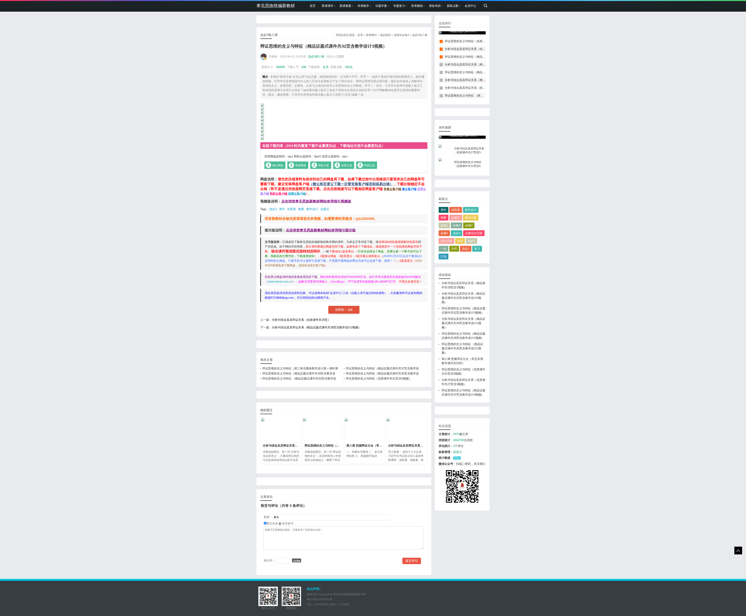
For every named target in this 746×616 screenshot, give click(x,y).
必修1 (444, 225)
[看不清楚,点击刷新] (296, 560)
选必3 (273, 209)
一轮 (443, 248)
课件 (282, 209)
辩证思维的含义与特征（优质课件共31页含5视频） (379, 378)
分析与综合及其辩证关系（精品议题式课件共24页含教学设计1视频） (463, 323)
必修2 (444, 233)
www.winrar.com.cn (280, 281)
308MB (280, 67)
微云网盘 (277, 165)
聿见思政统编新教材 (275, 5)
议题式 (324, 209)
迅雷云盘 (346, 165)
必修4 (468, 225)
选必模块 (385, 35)
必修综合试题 (474, 233)
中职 (454, 248)
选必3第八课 (419, 35)
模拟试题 (471, 217)
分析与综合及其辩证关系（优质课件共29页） (301, 319)
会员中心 (470, 5)
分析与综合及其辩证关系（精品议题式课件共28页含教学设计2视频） (316, 327)
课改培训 (435, 5)
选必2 (471, 241)
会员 (326, 67)
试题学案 (381, 5)
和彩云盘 (323, 165)
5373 (456, 434)
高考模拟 (417, 5)
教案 (301, 209)
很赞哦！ (341, 309)
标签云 (457, 452)
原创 (460, 241)
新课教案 (345, 5)
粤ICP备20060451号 (319, 599)
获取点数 (452, 5)
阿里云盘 (369, 165)
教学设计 (312, 209)
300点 (349, 67)
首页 (312, 5)
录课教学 (363, 5)
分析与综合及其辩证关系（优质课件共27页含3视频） (479, 49)
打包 (443, 256)
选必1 (465, 248)
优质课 (291, 209)
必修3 (456, 225)
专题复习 (399, 5)
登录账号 (287, 523)
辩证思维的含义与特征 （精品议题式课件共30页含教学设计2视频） (462, 348)
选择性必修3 (401, 35)
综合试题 (446, 241)
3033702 (458, 440)
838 (304, 67)
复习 (477, 248)
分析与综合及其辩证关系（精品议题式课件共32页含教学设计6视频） (463, 298)
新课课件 (327, 5)
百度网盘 (300, 165)
